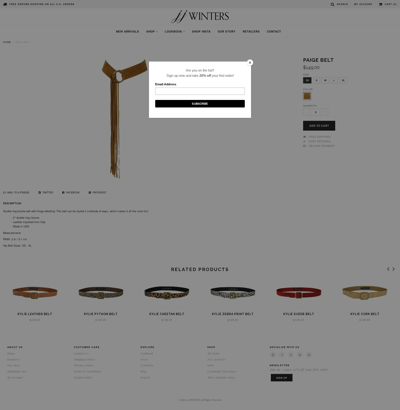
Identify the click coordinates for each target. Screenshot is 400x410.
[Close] (250, 62)
